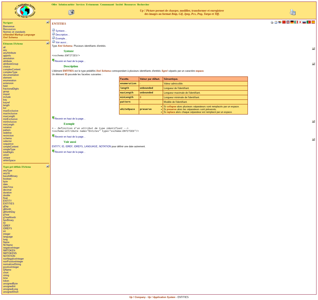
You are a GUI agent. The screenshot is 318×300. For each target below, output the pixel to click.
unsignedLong (10, 289)
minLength (8, 124)
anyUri (6, 173)
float (5, 198)
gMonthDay (9, 211)
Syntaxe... (61, 30)
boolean (7, 178)
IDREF (6, 225)
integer (6, 234)
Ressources (9, 29)
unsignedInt (9, 286)
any (5, 50)
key (5, 99)
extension (8, 83)
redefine (7, 132)
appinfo (7, 55)
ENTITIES (8, 203)
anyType (7, 170)
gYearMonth (9, 217)
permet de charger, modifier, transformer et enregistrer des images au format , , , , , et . (182, 12)
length (6, 105)
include (7, 97)
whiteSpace (9, 160)
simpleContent (10, 146)
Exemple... (61, 38)
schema (7, 138)
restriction (8, 135)
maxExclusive (10, 110)
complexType (10, 72)
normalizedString (12, 264)
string (6, 275)
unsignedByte (10, 283)
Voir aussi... (61, 42)
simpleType (9, 149)
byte (5, 181)
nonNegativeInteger (13, 258)
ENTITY (7, 200)
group (6, 91)
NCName (8, 245)
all (4, 47)
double (6, 195)
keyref (6, 102)
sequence (8, 143)
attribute (7, 61)
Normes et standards (14, 32)
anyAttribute (9, 52)
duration (7, 192)
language (8, 236)
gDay (6, 206)
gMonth (7, 209)
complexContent (11, 69)
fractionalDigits (11, 88)
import (6, 94)
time (5, 278)
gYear (6, 214)
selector (7, 141)
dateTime (8, 187)
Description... (62, 34)
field (5, 86)
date (5, 184)
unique (6, 157)
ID (4, 223)
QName (7, 269)
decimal (7, 189)
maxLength (9, 116)
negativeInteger (11, 247)
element (7, 77)
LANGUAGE (91, 146)
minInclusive (10, 121)
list (4, 108)
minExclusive (10, 119)
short (5, 272)
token (6, 280)
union (6, 154)
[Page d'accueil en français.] (25, 9)
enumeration (9, 80)
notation (7, 127)
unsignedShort (10, 291)
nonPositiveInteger (13, 261)
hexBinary (8, 220)
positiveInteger (11, 267)
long (5, 239)
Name (6, 242)
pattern (6, 130)
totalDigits (8, 152)
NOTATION (9, 256)
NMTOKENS (10, 253)
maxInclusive (10, 113)
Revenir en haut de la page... (70, 61)
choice (6, 66)
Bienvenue (8, 26)
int (4, 231)
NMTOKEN (9, 250)
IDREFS (7, 228)
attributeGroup (10, 64)
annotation (8, 58)
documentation (11, 75)
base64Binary (10, 176)
